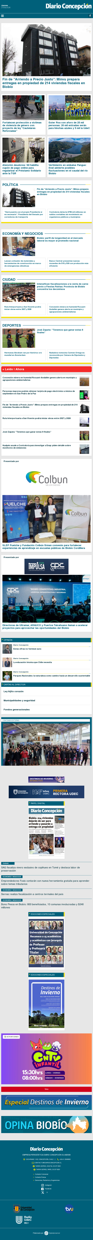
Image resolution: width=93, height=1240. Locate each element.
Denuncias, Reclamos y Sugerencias (47, 1180)
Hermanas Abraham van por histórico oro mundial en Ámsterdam (23, 354)
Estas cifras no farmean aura (27, 649)
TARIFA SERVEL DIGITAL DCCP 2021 (48, 1166)
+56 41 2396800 (65, 1159)
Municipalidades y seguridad (19, 700)
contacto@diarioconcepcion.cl (48, 1163)
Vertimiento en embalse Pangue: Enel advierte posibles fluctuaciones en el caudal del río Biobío (68, 169)
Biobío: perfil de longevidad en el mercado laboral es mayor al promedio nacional (60, 239)
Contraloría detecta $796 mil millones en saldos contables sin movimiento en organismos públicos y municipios (67, 214)
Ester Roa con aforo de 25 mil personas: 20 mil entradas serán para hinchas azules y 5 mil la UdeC (69, 125)
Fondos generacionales (17, 709)
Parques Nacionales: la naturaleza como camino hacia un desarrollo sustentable (51, 676)
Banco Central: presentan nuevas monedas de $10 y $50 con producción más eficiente (68, 263)
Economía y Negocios (12, 877)
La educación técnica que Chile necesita (32, 662)
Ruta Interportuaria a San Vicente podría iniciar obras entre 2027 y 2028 (37, 418)
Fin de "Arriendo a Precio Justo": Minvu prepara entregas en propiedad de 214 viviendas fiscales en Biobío (43, 83)
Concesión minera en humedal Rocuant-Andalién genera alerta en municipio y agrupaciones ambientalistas (67, 309)
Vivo (46, 1089)
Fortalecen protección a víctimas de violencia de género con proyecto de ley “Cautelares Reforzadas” (22, 126)
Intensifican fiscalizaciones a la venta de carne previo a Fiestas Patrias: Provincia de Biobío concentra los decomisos (62, 286)
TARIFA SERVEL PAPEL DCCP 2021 (48, 1169)
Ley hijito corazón (13, 691)
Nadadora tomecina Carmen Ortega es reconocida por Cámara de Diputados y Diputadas (67, 355)
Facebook (48, 1189)
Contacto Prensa (40, 1177)
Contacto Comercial (41, 1174)
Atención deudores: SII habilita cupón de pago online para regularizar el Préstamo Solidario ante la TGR (21, 169)
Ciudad (6, 863)
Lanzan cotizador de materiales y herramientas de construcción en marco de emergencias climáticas (22, 263)
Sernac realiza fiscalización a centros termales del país (32, 894)
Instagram (48, 1185)
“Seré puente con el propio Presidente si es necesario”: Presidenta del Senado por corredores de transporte (23, 214)
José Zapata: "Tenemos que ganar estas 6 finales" (27, 432)
